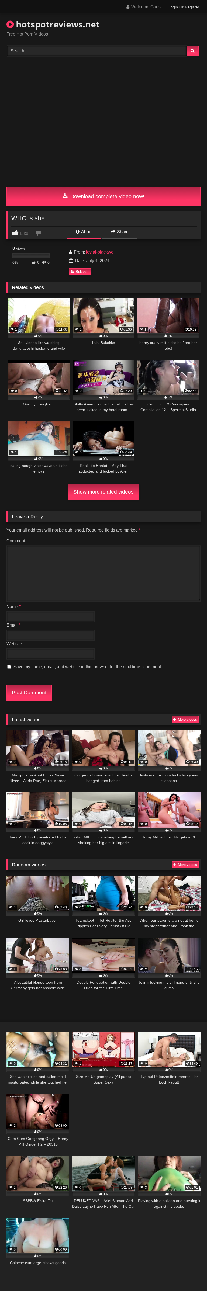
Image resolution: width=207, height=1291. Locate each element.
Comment (15, 541)
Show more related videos (103, 492)
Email (13, 625)
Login (173, 7)
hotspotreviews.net (57, 24)
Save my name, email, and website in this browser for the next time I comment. (87, 666)
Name (13, 606)
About (86, 232)
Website (14, 643)
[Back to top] (190, 1275)
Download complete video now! (106, 196)
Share (122, 232)
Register (192, 7)
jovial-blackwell (101, 252)
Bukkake (82, 272)
